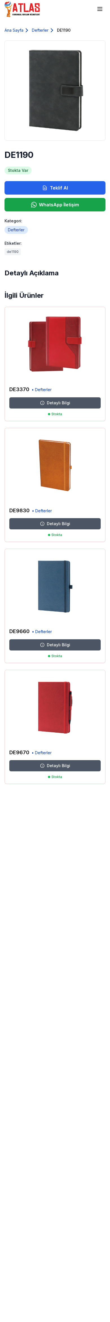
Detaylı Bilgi (58, 402)
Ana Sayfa (14, 30)
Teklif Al (59, 188)
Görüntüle (88, 373)
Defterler (40, 30)
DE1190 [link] (64, 30)
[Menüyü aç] (99, 9)
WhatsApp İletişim (59, 204)
